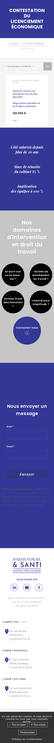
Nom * (10, 426)
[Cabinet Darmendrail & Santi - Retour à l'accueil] (27, 565)
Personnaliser (27, 732)
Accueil (14, 43)
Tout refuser (39, 724)
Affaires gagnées (33, 43)
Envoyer (27, 474)
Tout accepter (18, 724)
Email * (11, 446)
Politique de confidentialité (27, 739)
